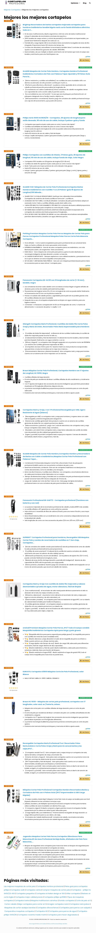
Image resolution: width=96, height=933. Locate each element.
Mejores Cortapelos (12, 10)
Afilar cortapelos (73, 893)
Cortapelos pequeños (25, 893)
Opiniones (74, 3)
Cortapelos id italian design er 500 (50, 893)
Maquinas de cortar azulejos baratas (19, 907)
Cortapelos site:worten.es (47, 907)
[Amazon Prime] (87, 57)
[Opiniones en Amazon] (13, 517)
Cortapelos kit (41, 911)
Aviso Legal (32, 923)
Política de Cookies (41, 923)
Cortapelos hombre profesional (50, 886)
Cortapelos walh (18, 890)
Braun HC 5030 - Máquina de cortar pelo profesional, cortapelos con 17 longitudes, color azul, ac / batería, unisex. (54, 702)
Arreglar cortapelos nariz (57, 904)
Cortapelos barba (22, 900)
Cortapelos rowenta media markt (32, 915)
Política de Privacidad (53, 923)
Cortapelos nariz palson (80, 904)
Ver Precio (85, 60)
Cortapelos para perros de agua (62, 911)
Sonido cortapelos (66, 900)
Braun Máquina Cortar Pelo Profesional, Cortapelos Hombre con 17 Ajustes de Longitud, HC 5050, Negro (56, 371)
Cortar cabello (10, 904)
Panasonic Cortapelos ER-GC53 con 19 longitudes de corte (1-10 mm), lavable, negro (54, 281)
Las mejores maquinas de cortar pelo (19, 886)
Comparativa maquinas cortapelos (19, 911)
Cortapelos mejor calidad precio (29, 897)
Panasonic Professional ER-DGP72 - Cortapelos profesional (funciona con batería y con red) (55, 501)
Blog (84, 3)
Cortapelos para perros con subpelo (75, 907)
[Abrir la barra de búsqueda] (90, 3)
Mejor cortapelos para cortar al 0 (32, 904)
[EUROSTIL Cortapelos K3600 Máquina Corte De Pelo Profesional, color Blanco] (13, 677)
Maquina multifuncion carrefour (44, 900)
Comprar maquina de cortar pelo (56, 890)
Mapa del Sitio (63, 923)
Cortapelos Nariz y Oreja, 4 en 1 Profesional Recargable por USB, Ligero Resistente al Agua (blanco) (54, 411)
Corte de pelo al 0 (83, 900)
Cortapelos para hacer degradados (63, 915)
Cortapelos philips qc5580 (55, 897)
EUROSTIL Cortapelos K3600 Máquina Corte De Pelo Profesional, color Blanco (53, 672)
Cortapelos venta (33, 890)
